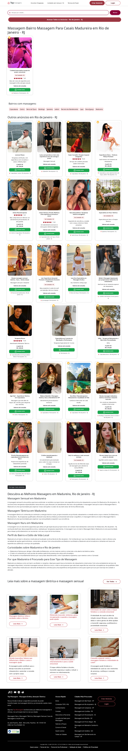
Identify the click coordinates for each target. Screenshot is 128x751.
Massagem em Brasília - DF (83, 718)
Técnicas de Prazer (73, 3)
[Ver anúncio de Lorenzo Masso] (20, 137)
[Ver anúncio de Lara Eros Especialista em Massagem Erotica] (79, 260)
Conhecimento (60, 708)
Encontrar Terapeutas (37, 3)
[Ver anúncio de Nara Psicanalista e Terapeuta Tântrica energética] (79, 195)
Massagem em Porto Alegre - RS (85, 722)
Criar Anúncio (97, 3)
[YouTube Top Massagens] (15, 692)
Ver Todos (111, 581)
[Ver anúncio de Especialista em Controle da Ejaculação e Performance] (64, 320)
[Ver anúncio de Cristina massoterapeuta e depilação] (49, 437)
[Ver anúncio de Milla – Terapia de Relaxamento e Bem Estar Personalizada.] (108, 320)
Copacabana (14, 109)
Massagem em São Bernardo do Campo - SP (85, 735)
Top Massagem (18, 710)
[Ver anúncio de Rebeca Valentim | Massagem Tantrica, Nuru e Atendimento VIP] (49, 378)
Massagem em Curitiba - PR (84, 711)
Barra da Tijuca (31, 109)
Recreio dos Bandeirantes (69, 109)
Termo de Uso (44, 747)
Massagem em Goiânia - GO (84, 731)
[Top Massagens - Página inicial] (17, 3)
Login (113, 3)
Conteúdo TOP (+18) (62, 704)
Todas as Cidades (61, 734)
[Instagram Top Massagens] (11, 692)
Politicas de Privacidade (90, 747)
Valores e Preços (60, 724)
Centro (22, 109)
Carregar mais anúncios (17, 487)
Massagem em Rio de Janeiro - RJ (85, 704)
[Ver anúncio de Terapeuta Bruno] (20, 320)
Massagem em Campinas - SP (84, 708)
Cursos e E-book (60, 727)
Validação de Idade (75, 747)
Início (57, 701)
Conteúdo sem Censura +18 (55, 3)
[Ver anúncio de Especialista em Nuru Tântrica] (108, 195)
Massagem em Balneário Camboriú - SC (87, 726)
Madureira (99, 109)
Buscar (115, 12)
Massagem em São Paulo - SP (84, 701)
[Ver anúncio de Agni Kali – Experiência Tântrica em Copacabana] (20, 378)
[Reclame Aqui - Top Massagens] (14, 731)
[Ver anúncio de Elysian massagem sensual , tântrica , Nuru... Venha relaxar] (20, 260)
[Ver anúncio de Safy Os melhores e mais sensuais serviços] (79, 437)
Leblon (57, 109)
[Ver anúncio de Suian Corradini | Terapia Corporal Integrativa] (79, 137)
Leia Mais (16, 624)
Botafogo (41, 109)
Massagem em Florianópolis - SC (85, 715)
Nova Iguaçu (89, 109)
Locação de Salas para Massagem (62, 719)
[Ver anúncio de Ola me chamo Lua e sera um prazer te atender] (108, 437)
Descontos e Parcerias (62, 715)
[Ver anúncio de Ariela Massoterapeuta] (20, 195)
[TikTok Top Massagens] (9, 692)
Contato (58, 711)
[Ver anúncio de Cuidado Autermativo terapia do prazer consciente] (20, 52)
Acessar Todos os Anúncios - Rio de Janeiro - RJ (65, 20)
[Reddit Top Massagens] (23, 692)
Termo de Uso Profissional (59, 747)
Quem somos (59, 731)
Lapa (81, 109)
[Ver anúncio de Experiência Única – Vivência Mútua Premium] (108, 137)
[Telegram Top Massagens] (19, 692)
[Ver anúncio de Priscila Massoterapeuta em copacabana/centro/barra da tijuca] (20, 437)
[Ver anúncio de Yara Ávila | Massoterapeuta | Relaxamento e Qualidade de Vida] (79, 378)
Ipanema (50, 109)
